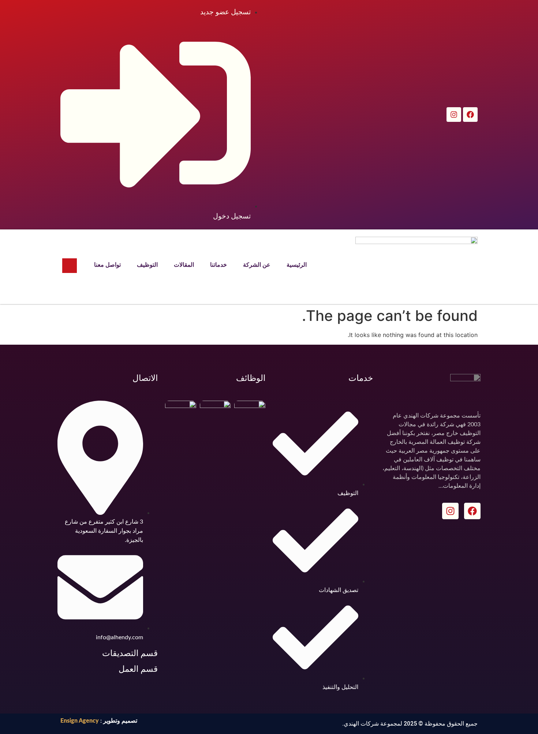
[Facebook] (470, 114)
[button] (69, 265)
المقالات (184, 265)
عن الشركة (256, 265)
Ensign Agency (79, 721)
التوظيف (147, 265)
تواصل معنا (107, 265)
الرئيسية (297, 265)
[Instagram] (454, 114)
